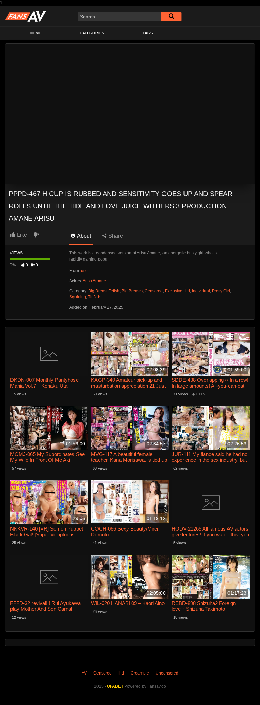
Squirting (77, 297)
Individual (201, 291)
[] (171, 16)
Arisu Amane (94, 280)
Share (115, 236)
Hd (187, 291)
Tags (148, 33)
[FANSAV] (25, 16)
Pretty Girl (221, 291)
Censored (154, 291)
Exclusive (173, 291)
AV (84, 673)
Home (35, 33)
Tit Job (94, 297)
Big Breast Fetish (104, 291)
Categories (92, 33)
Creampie (140, 673)
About (83, 236)
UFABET (115, 686)
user (85, 270)
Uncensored (167, 673)
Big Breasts (132, 291)
